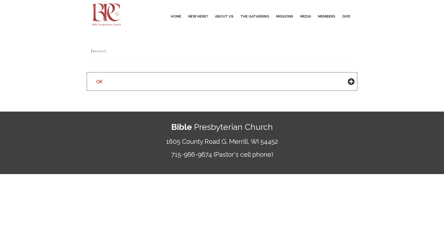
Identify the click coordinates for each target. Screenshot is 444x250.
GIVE (346, 16)
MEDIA (305, 16)
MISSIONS (284, 16)
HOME (176, 16)
